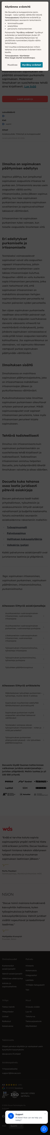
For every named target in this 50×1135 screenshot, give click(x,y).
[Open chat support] (44, 1129)
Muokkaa (12, 64)
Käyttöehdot (24, 56)
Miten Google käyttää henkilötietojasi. (20, 58)
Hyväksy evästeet (31, 64)
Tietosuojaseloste (12, 18)
